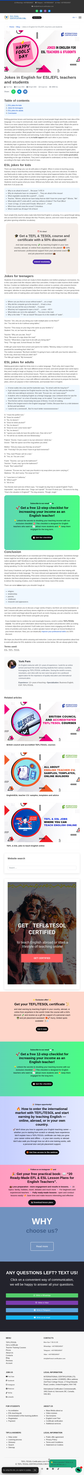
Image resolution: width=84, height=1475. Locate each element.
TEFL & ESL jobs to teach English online (26, 846)
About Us (9, 1353)
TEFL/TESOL (11, 1342)
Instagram (11, 1385)
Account (9, 1363)
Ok (35, 1470)
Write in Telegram (43, 1310)
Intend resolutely (42, 262)
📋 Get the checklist (42, 537)
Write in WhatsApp (43, 1295)
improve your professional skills (54, 631)
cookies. (28, 1470)
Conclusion (12, 113)
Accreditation (13, 1410)
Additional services (53, 1424)
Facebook (10, 1380)
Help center (12, 1437)
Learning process (15, 1440)
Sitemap (11, 1447)
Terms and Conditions (54, 1442)
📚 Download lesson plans (42, 1202)
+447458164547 (28, 2)
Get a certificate (12, 1345)
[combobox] (42, 868)
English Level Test (53, 1418)
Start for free (36, 17)
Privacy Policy (51, 1440)
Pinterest (11, 1389)
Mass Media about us (54, 1410)
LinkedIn (11, 1397)
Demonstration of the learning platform (23, 1416)
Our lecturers (51, 1416)
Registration (13, 1418)
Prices (8, 1350)
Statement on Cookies (54, 1445)
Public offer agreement (55, 1437)
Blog (8, 1358)
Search (11, 1445)
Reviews (9, 1361)
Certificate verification (54, 1421)
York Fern (24, 661)
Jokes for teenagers (15, 108)
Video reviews (51, 1413)
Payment (11, 1421)
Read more (42, 1246)
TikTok (10, 1393)
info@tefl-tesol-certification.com (43, 6)
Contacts (9, 1355)
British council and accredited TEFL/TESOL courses (31, 745)
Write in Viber (43, 1303)
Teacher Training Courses (16, 1348)
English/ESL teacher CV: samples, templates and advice (33, 795)
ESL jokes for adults (15, 111)
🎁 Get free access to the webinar (42, 1152)
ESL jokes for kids (15, 105)
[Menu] (80, 17)
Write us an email (43, 1317)
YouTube (11, 1376)
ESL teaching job (15, 1413)
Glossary (11, 1442)
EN (74, 17)
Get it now (42, 1029)
